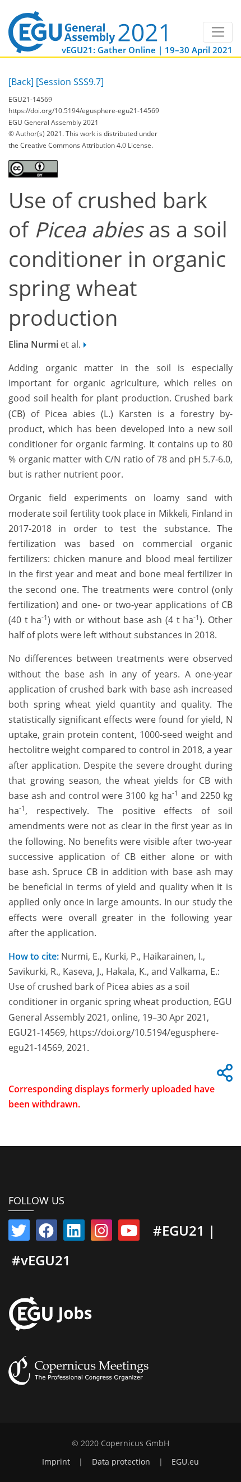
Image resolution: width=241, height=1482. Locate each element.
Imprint (56, 1462)
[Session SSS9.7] (70, 82)
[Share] (223, 1076)
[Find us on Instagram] (101, 1233)
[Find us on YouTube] (129, 1233)
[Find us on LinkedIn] (74, 1233)
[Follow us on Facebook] (46, 1233)
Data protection (121, 1462)
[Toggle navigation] (218, 32)
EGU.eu (185, 1462)
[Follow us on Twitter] (19, 1233)
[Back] (21, 82)
